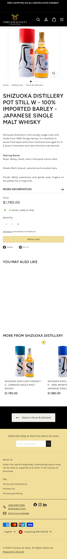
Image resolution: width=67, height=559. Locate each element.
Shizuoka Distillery (44, 336)
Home (6, 85)
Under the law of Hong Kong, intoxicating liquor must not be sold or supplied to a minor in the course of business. (32, 467)
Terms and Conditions (15, 484)
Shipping (7, 231)
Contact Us (9, 488)
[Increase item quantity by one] (18, 224)
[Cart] (54, 20)
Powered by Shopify (13, 551)
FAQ (5, 479)
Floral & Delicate (34, 85)
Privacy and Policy (13, 493)
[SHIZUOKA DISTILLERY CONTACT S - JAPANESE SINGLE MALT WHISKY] (24, 369)
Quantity (8, 217)
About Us (8, 459)
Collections (17, 85)
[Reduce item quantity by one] (6, 224)
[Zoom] (53, 73)
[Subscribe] (48, 444)
